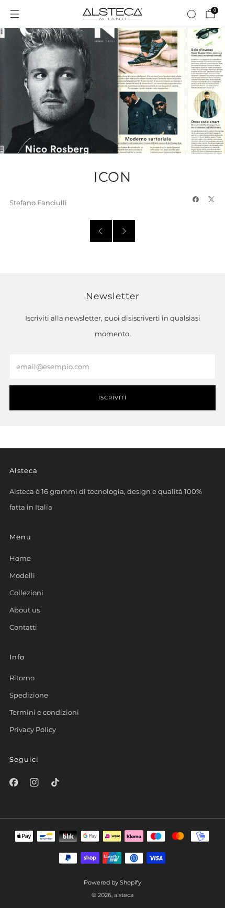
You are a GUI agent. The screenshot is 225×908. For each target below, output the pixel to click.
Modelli (22, 575)
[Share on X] (211, 199)
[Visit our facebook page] (13, 782)
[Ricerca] (191, 14)
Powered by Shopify (112, 882)
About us (24, 610)
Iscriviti (112, 397)
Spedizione (28, 695)
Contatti (23, 627)
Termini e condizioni (44, 712)
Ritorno (22, 678)
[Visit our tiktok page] (54, 782)
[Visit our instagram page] (34, 782)
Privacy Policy (32, 729)
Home (20, 558)
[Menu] (14, 14)
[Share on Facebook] (196, 199)
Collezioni (26, 592)
